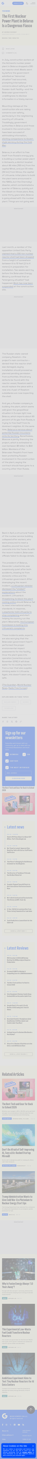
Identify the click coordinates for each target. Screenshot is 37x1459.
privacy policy (27, 1452)
